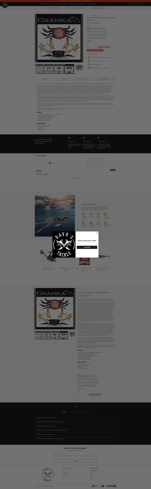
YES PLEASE (87, 247)
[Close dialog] (97, 233)
